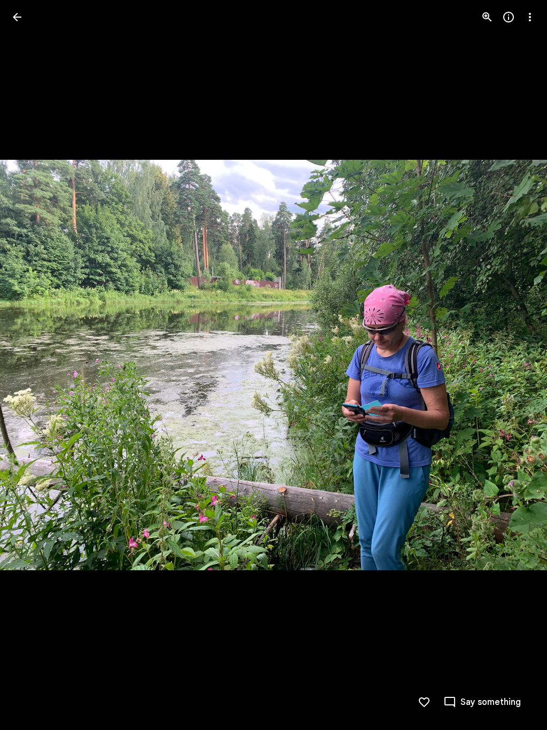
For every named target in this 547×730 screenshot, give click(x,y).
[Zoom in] (487, 17)
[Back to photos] (17, 17)
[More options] (530, 17)
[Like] (424, 702)
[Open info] (508, 17)
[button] (30, 365)
